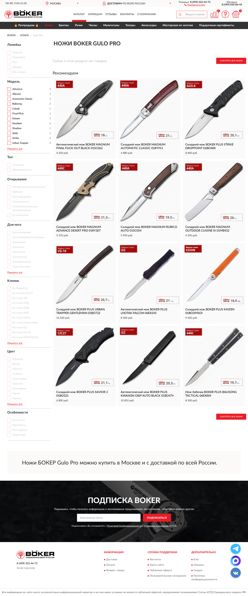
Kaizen (16, 118)
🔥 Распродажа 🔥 (26, 25)
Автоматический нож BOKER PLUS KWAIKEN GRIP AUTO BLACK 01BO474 (147, 394)
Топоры (130, 25)
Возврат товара (115, 570)
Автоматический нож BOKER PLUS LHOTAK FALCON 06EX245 (144, 311)
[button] (194, 5)
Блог (196, 559)
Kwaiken (17, 123)
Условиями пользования (156, 526)
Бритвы (64, 25)
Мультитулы (111, 25)
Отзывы (111, 14)
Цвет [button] (11, 351)
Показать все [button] (15, 149)
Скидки (198, 570)
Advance (17, 89)
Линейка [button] (14, 44)
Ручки (79, 25)
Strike (15, 138)
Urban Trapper (20, 143)
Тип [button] (10, 157)
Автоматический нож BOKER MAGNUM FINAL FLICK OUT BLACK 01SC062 (83, 146)
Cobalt (16, 109)
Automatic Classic (22, 99)
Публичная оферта (161, 570)
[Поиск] (180, 14)
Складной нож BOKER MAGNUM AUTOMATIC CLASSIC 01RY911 (143, 146)
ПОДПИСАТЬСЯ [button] (157, 518)
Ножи (49, 25)
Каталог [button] (79, 14)
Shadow (16, 128)
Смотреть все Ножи (231, 61)
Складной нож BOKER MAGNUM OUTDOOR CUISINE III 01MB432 (207, 229)
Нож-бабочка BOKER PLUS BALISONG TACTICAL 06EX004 (211, 394)
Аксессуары (148, 25)
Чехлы (93, 25)
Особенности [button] (17, 412)
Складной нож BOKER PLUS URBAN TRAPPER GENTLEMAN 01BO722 (80, 311)
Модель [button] (13, 81)
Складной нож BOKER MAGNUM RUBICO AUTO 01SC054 (149, 229)
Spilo (15, 133)
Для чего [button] (14, 224)
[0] (236, 14)
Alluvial (16, 94)
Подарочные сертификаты (216, 25)
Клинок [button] (13, 281)
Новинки (199, 565)
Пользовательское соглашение (168, 576)
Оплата (110, 565)
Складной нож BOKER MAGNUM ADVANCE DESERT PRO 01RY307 (78, 229)
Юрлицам (95, 14)
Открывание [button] (17, 179)
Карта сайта (157, 565)
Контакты (127, 14)
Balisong (17, 104)
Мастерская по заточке (178, 25)
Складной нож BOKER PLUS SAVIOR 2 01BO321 (82, 394)
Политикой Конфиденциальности (124, 526)
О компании (146, 14)
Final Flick (18, 113)
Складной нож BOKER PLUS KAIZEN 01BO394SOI (209, 311)
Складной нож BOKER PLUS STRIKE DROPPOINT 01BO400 (209, 146)
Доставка (111, 559)
